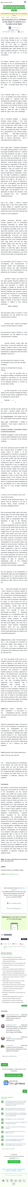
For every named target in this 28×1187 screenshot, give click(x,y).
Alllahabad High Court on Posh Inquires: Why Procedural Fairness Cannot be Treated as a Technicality (14, 965)
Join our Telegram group (14, 903)
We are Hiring (9, 1169)
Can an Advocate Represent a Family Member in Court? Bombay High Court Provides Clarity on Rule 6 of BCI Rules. (15, 1114)
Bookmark (21, 32)
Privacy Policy (13, 1170)
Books (22, 6)
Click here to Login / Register (13, 1075)
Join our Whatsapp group (14, 908)
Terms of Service (21, 1169)
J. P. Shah (8, 1037)
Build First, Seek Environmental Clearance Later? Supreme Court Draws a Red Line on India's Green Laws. (15, 977)
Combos (16, 6)
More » (24, 1005)
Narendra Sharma (15, 27)
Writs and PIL (7, 8)
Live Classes (8, 6)
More (13, 10)
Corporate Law (8, 934)
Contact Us (19, 1170)
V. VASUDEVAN (9, 1045)
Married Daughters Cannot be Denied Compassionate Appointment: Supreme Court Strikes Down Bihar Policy (14, 959)
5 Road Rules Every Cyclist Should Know (13, 1000)
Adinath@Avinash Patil (12, 1014)
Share (13, 32)
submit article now (14, 1162)
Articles (7, 1097)
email (17, 1158)
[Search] (25, 1091)
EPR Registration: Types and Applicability (13, 1002)
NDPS (14, 8)
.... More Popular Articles (8, 1149)
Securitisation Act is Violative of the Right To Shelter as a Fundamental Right (14, 21)
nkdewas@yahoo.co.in (12, 874)
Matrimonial (21, 8)
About (4, 1169)
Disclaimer (7, 1170)
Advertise (15, 1169)
